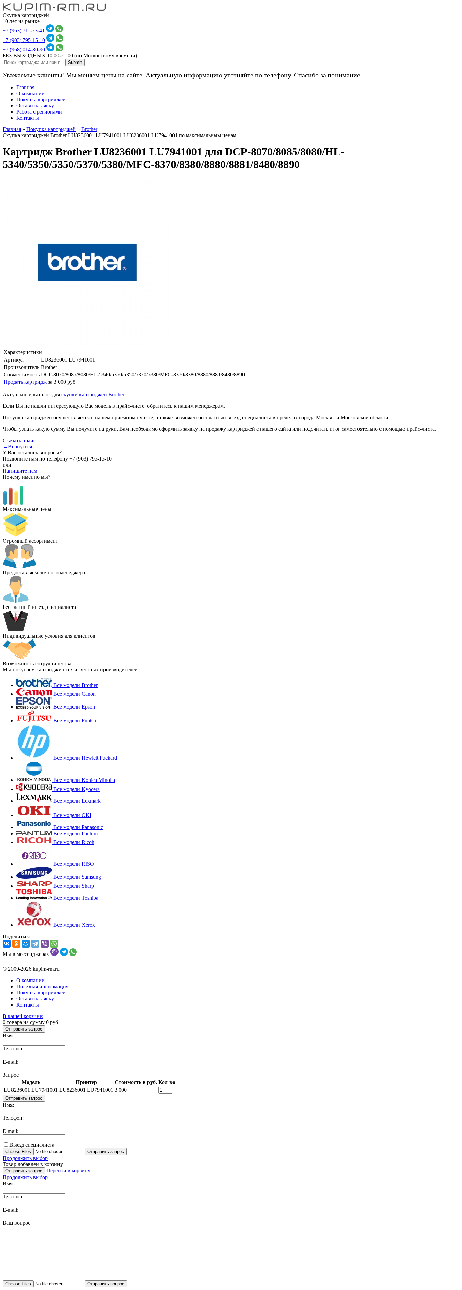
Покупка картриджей (41, 99)
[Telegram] (35, 944)
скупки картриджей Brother (92, 394)
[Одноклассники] (16, 944)
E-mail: (10, 1062)
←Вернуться (17, 446)
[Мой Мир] (26, 944)
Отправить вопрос (105, 1283)
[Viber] (45, 944)
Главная (25, 87)
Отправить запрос (23, 1029)
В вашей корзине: (23, 1016)
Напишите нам (20, 471)
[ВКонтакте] (7, 944)
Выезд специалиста (31, 1145)
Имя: (8, 1035)
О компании (30, 93)
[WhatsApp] (54, 944)
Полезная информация (42, 986)
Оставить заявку (35, 105)
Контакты (27, 118)
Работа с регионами (39, 112)
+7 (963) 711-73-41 (24, 30)
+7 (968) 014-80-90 (24, 49)
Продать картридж (25, 382)
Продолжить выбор (25, 1158)
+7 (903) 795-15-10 (24, 40)
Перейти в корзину (68, 1170)
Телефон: (13, 1048)
